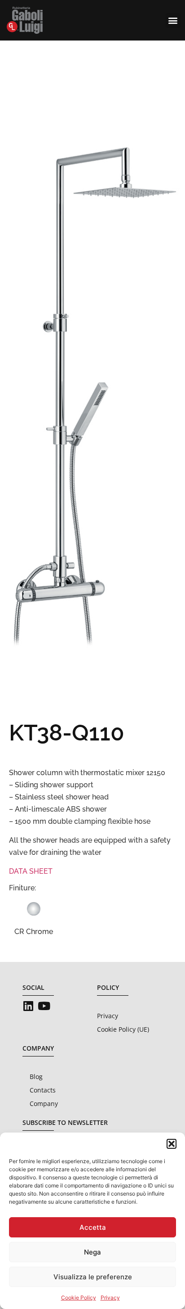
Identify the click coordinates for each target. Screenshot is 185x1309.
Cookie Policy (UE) (123, 1029)
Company (44, 1103)
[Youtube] (43, 1005)
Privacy (110, 1297)
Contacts (43, 1090)
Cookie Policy (78, 1297)
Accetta (92, 1227)
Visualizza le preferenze (92, 1277)
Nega (92, 1252)
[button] (171, 1143)
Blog (36, 1076)
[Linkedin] (28, 1005)
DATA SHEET (31, 871)
